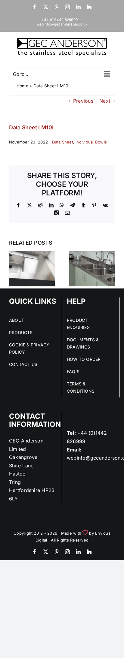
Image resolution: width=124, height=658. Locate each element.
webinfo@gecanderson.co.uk (62, 24)
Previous (83, 101)
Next (104, 101)
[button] (13, 268)
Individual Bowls (91, 142)
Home (22, 85)
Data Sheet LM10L (32, 127)
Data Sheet (62, 142)
